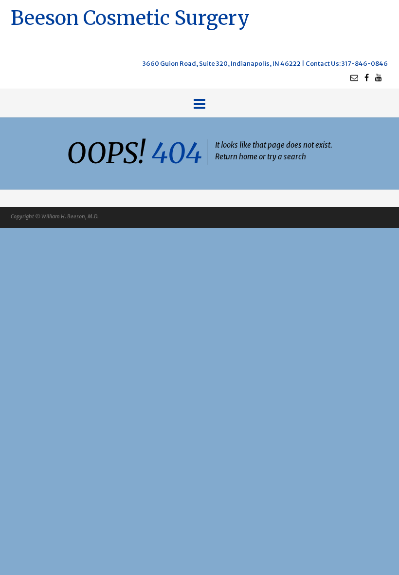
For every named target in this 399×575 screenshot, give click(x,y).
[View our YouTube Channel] (378, 77)
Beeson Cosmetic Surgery (130, 17)
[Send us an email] (354, 77)
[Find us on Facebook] (366, 77)
